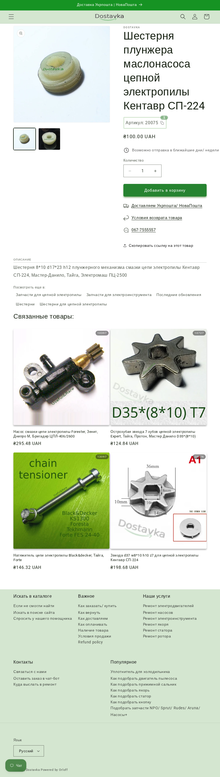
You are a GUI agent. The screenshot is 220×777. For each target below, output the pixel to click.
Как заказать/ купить (97, 606)
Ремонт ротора (157, 636)
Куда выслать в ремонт (35, 684)
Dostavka (33, 770)
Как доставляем (93, 618)
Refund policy (90, 642)
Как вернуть (89, 612)
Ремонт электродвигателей (168, 606)
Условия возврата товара (156, 217)
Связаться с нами (30, 671)
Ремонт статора (158, 630)
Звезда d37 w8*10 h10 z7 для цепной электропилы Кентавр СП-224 (155, 557)
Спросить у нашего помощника (42, 618)
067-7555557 (143, 229)
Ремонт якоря (156, 624)
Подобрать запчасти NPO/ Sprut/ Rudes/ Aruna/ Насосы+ (155, 711)
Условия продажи (94, 636)
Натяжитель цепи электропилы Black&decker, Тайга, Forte (58, 557)
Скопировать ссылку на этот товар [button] (161, 245)
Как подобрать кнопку (131, 702)
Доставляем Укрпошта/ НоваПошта (166, 205)
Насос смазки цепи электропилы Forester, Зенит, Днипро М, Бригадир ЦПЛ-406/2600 (55, 434)
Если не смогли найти (33, 606)
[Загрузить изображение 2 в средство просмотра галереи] (49, 139)
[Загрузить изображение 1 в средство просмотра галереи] (24, 139)
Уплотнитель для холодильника (140, 671)
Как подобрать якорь (130, 690)
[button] (11, 17)
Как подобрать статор (131, 696)
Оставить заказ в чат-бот (36, 678)
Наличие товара (93, 630)
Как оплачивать (92, 624)
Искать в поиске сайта (34, 612)
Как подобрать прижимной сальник (144, 684)
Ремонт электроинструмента (170, 618)
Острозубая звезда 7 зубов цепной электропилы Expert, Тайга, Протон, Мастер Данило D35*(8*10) (153, 434)
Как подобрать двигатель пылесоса (144, 678)
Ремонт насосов (158, 612)
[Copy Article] (162, 123)
